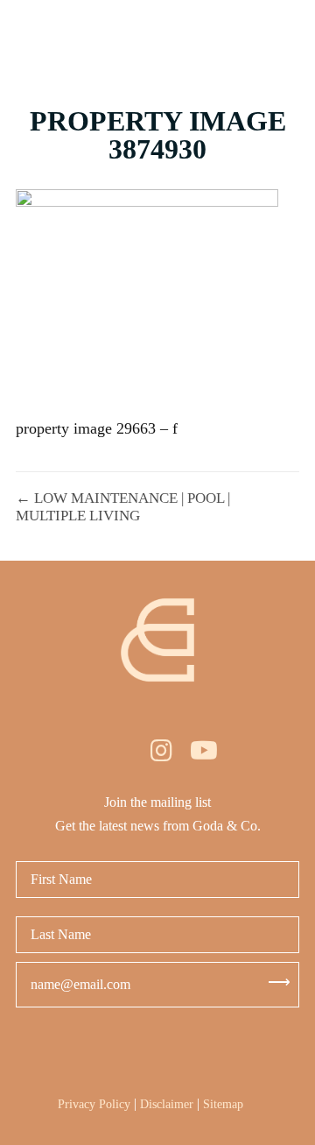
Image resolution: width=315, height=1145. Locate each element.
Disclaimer (166, 1104)
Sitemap (223, 1104)
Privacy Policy (94, 1104)
